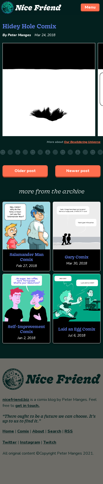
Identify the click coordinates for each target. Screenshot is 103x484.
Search (54, 431)
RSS (68, 431)
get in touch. (27, 405)
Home (8, 431)
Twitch (49, 442)
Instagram (30, 442)
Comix (23, 431)
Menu (90, 7)
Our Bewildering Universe (82, 142)
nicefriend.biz (15, 399)
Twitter (9, 442)
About (38, 431)
